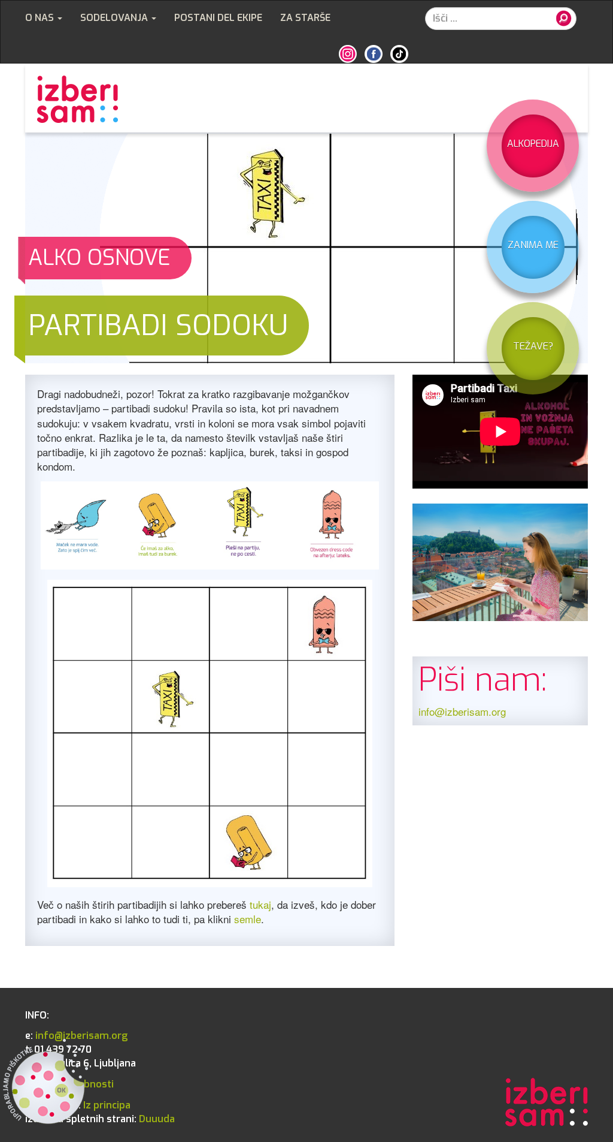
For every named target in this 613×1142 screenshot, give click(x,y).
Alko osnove (99, 257)
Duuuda (100, 1119)
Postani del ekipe (218, 17)
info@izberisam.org (462, 711)
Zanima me (533, 245)
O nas (40, 17)
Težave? (533, 346)
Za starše (305, 17)
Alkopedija (533, 143)
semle (247, 918)
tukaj (260, 904)
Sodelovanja (115, 17)
